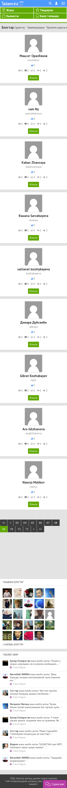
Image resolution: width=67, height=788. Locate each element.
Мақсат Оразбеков (33, 56)
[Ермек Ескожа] (49, 614)
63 (17, 522)
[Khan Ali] (7, 614)
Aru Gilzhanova (34, 429)
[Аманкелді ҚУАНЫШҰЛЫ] (39, 614)
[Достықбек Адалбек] (39, 635)
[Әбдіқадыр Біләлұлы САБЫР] (39, 593)
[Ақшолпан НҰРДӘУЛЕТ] (18, 593)
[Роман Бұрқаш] (18, 635)
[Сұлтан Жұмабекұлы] (39, 603)
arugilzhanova (33, 433)
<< (3, 522)
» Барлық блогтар (13, 644)
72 (27, 529)
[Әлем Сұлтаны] (39, 625)
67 (48, 522)
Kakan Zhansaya (33, 162)
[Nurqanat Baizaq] (49, 593)
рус (21, 4)
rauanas (33, 220)
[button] (55, 784)
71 (19, 529)
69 (3, 529)
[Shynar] (28, 593)
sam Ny (33, 109)
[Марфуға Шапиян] (18, 603)
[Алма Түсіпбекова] (49, 625)
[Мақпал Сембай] (28, 635)
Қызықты (12, 16)
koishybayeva (33, 273)
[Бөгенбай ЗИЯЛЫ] (28, 603)
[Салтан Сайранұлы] (49, 603)
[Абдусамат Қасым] (7, 593)
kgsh (33, 380)
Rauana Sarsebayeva (33, 215)
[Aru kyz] (28, 614)
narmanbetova (33, 113)
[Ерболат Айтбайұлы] (7, 603)
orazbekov (33, 60)
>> (40, 529)
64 (24, 522)
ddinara (33, 326)
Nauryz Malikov (33, 482)
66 (40, 522)
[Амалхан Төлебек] (18, 625)
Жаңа (10, 10)
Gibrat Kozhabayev (33, 376)
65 (32, 522)
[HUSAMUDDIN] (7, 635)
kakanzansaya (33, 166)
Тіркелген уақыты (55, 27)
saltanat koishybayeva (33, 269)
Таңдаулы (46, 10)
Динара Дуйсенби (33, 322)
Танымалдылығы (35, 27)
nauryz (33, 486)
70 (11, 529)
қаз (22, 1)
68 (55, 522)
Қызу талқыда (49, 16)
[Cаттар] (28, 625)
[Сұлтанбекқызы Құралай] (18, 614)
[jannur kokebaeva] (7, 625)
